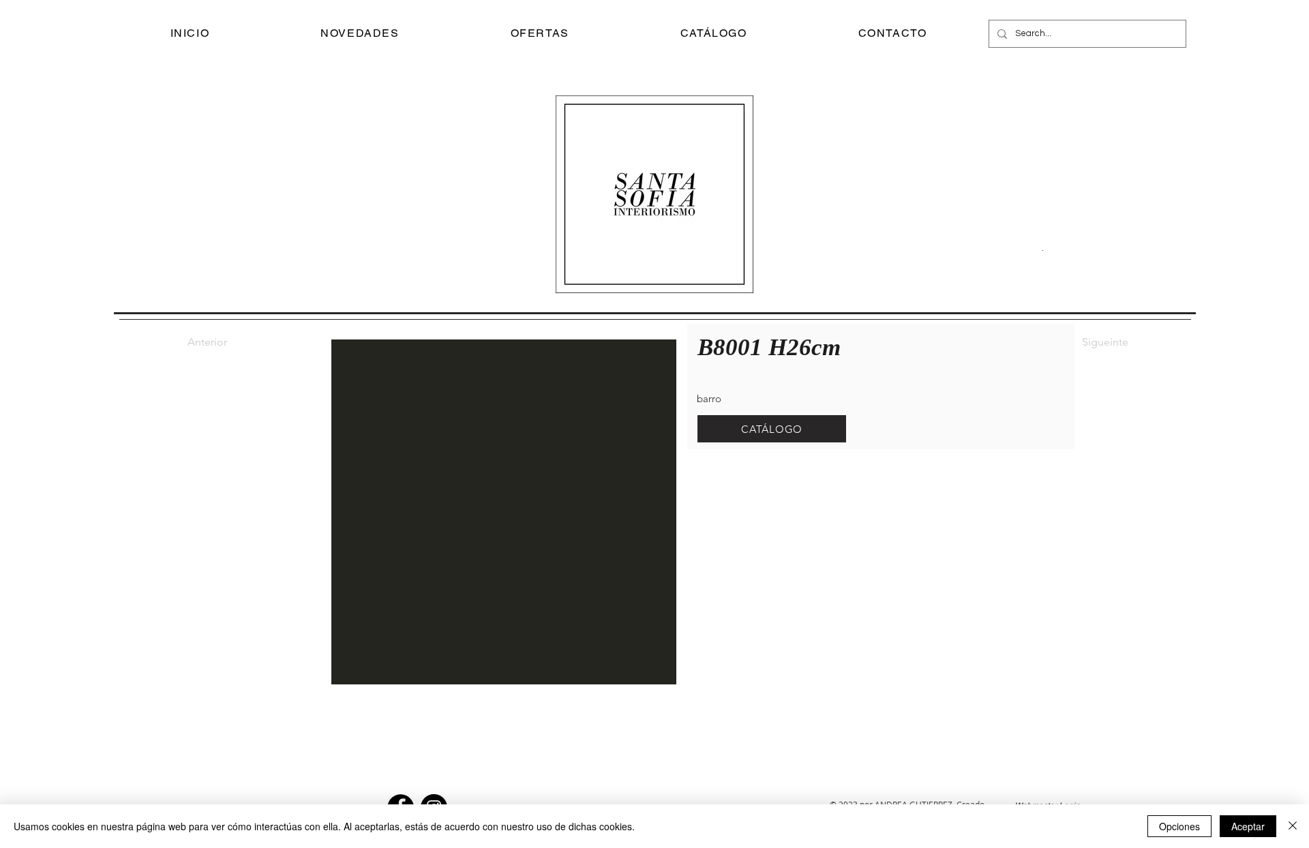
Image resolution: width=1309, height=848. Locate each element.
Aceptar (1248, 826)
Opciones (1179, 826)
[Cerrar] (1292, 826)
